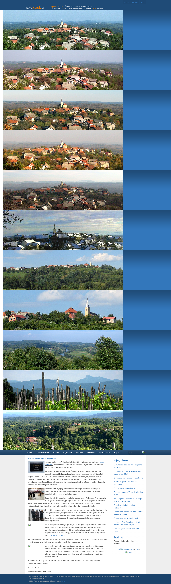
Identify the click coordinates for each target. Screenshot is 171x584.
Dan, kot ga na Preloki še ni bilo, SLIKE (126, 530)
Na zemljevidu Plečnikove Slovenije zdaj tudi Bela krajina (128, 500)
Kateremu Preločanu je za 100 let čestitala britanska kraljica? (127, 523)
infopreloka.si (126, 549)
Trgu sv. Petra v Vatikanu (56, 535)
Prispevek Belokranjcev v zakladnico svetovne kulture (128, 513)
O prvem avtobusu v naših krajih (126, 518)
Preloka (56, 452)
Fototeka (79, 452)
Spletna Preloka (43, 452)
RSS (142, 2)
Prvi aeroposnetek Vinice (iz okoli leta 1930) (128, 493)
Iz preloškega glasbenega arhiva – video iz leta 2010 (127, 472)
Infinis (63, 581)
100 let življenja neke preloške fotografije (125, 483)
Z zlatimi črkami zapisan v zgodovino (128, 478)
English (117, 452)
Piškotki (135, 2)
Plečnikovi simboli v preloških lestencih (125, 506)
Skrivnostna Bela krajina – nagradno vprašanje (128, 466)
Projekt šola (67, 452)
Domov (29, 452)
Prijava (126, 2)
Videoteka (91, 452)
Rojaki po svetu (104, 452)
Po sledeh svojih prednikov (124, 488)
